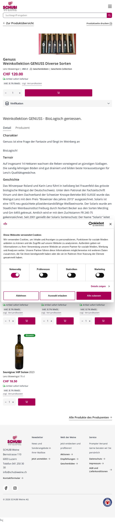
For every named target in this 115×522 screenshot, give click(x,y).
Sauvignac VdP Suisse (18, 372)
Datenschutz (95, 458)
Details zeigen (98, 286)
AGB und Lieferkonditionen (98, 470)
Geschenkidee (67, 463)
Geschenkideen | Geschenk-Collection (52, 68)
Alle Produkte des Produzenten (89, 417)
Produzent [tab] (22, 128)
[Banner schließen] (110, 224)
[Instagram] (15, 488)
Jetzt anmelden (39, 458)
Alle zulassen (94, 295)
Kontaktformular (11, 478)
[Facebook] (6, 488)
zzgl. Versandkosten (32, 83)
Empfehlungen (67, 459)
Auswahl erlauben (57, 295)
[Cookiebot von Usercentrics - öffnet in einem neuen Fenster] (91, 224)
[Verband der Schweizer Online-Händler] (107, 502)
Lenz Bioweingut (11, 68)
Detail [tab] (7, 128)
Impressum (95, 463)
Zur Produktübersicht (20, 23)
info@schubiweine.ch (15, 472)
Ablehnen (21, 295)
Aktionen (65, 454)
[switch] (43, 275)
